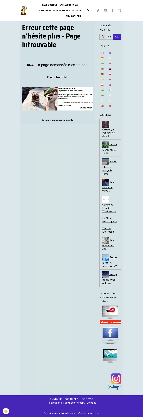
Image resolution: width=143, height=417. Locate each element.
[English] (110, 52)
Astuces (76, 10)
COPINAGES (71, 399)
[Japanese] (110, 58)
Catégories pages (69, 5)
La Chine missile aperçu (109, 220)
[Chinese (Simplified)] (102, 105)
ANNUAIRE (56, 399)
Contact (91, 402)
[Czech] (102, 100)
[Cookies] (6, 411)
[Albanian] (110, 105)
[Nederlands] (110, 68)
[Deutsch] (102, 68)
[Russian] (110, 74)
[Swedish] (102, 79)
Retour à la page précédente (57, 120)
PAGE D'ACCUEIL (49, 5)
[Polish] (102, 84)
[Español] (102, 58)
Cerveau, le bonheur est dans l (108, 132)
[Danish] (110, 95)
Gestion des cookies (88, 413)
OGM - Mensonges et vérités (109, 149)
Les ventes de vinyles (108, 186)
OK (117, 36)
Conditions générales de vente (59, 413)
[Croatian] (110, 100)
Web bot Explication (108, 230)
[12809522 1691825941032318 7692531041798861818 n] (57, 98)
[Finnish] (110, 89)
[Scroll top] (137, 411)
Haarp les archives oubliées (109, 279)
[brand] (24, 10)
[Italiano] (110, 63)
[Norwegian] (110, 84)
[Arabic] (102, 63)
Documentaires (61, 10)
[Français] (102, 52)
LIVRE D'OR (86, 399)
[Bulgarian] (102, 95)
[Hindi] (102, 89)
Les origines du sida (108, 244)
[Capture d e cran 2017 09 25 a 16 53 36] (110, 322)
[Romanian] (110, 79)
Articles (44, 10)
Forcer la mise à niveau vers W (110, 261)
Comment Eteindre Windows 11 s (109, 208)
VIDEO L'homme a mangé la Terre (109, 167)
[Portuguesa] (102, 74)
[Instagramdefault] (110, 381)
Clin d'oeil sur (73, 16)
